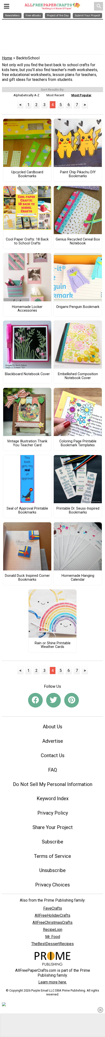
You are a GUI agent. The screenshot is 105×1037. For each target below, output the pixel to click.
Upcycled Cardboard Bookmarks (27, 174)
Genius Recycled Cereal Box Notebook (78, 241)
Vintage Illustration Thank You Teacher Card (27, 443)
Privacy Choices (52, 885)
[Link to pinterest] (71, 700)
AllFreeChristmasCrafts (52, 922)
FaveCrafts (52, 908)
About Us (52, 727)
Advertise (52, 741)
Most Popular (81, 95)
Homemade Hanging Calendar (78, 578)
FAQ (52, 770)
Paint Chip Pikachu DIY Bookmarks (78, 174)
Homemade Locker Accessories (27, 309)
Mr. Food (52, 936)
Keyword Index (53, 798)
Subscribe (52, 842)
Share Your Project (52, 827)
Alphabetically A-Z (26, 95)
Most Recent (55, 95)
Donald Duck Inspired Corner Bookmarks (27, 578)
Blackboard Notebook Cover (27, 374)
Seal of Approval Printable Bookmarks (27, 510)
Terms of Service (52, 856)
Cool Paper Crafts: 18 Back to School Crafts (27, 241)
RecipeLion (52, 929)
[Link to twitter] (53, 700)
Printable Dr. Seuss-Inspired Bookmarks (77, 510)
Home (7, 58)
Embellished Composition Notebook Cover (78, 376)
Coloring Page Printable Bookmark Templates (77, 443)
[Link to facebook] (35, 700)
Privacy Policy (52, 813)
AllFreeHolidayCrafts (52, 915)
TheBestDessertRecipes (52, 943)
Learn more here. (52, 982)
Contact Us (52, 755)
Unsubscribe (52, 870)
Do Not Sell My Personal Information (52, 784)
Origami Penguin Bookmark (77, 307)
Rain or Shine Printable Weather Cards (53, 645)
